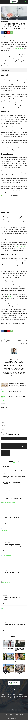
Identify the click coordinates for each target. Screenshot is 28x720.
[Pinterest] (8, 32)
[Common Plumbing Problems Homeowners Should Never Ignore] (14, 534)
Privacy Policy (11, 714)
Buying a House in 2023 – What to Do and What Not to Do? (7, 340)
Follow (14, 443)
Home (2, 4)
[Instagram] (12, 710)
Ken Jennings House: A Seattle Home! (14, 624)
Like (5, 443)
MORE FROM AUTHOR (19, 380)
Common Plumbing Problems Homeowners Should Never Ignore (13, 545)
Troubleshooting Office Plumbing (19, 323)
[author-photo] (14, 354)
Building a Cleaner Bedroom (11, 518)
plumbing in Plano (18, 48)
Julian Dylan (4, 30)
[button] (2, 2)
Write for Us (11, 716)
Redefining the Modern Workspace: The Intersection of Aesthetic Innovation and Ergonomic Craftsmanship (17, 385)
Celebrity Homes (6, 569)
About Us (5, 714)
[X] (5, 32)
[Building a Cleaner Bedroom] (14, 508)
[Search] (26, 2)
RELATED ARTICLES (8, 380)
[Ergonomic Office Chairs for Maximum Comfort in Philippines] (4, 398)
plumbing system (12, 296)
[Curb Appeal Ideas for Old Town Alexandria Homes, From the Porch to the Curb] (20, 668)
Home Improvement (6, 479)
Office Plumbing (8, 323)
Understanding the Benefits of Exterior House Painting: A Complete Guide (22, 341)
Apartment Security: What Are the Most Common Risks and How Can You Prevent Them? (14, 477)
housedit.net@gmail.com (16, 700)
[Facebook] (2, 32)
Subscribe (5, 450)
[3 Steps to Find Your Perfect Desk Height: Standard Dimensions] (4, 391)
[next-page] (4, 403)
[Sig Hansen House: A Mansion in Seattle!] (14, 587)
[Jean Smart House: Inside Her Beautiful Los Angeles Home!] (14, 561)
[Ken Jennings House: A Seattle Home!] (14, 614)
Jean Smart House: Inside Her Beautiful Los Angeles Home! (12, 571)
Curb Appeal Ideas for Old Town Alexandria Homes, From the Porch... (19, 673)
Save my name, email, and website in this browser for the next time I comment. (12, 433)
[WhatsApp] (11, 32)
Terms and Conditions (19, 714)
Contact (17, 716)
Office (12, 4)
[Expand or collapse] (25, 70)
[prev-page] (2, 403)
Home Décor (7, 4)
